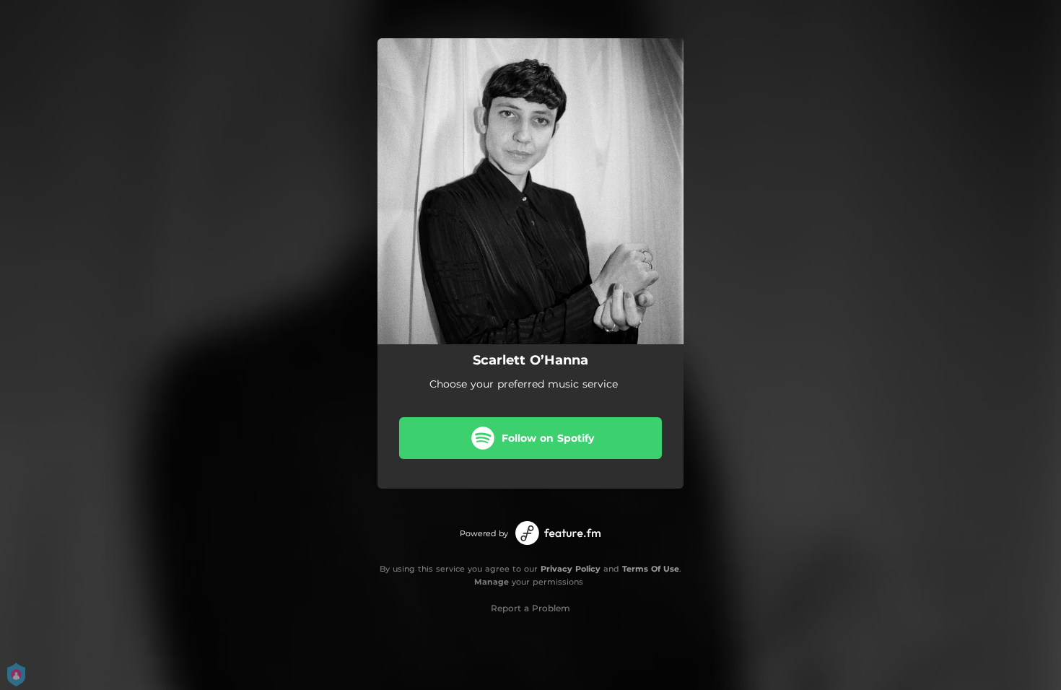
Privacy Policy (571, 569)
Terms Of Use (650, 569)
